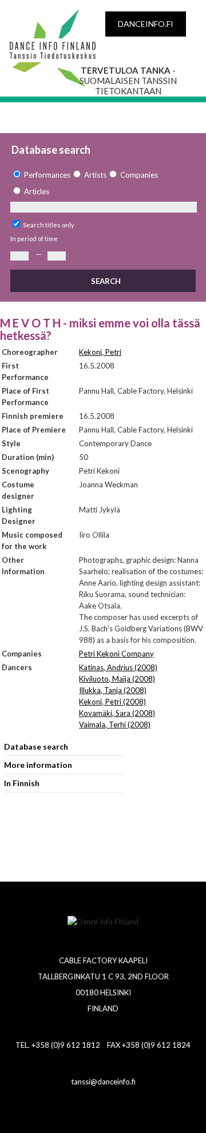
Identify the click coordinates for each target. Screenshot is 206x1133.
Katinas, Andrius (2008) (118, 667)
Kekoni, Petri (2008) (112, 701)
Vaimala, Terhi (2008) (114, 724)
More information (38, 765)
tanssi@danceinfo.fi (103, 1081)
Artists (95, 174)
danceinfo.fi (145, 24)
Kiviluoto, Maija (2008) (117, 678)
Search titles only (48, 225)
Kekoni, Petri (100, 352)
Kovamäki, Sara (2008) (117, 713)
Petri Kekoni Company (116, 653)
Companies (139, 174)
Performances (47, 174)
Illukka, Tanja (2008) (112, 690)
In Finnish (21, 783)
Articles (36, 191)
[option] (40, 175)
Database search (36, 746)
